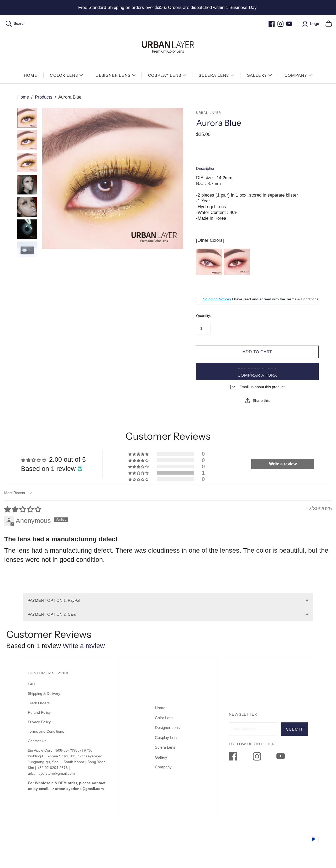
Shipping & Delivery (44, 693)
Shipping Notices (217, 299)
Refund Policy (40, 712)
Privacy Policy (39, 722)
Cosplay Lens (164, 75)
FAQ (31, 684)
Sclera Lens (214, 75)
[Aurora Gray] (209, 261)
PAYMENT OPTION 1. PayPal (54, 600)
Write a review (84, 645)
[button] (138, 473)
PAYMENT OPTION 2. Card (52, 614)
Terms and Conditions (46, 731)
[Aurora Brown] (237, 261)
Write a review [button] (283, 464)
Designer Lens (113, 75)
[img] (22, 509)
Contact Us (37, 741)
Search (19, 23)
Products (43, 97)
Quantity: (203, 316)
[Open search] (9, 23)
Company (296, 75)
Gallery (257, 75)
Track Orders (39, 703)
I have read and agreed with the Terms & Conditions (260, 299)
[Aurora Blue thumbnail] (27, 118)
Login (315, 23)
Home (31, 75)
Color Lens (64, 75)
